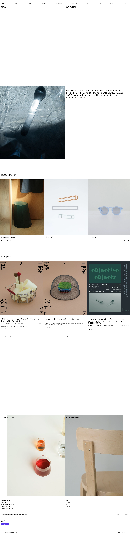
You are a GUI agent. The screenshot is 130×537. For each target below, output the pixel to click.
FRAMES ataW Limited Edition (50, 237)
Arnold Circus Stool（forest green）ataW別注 (8, 237)
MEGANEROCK (92, 236)
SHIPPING (3, 502)
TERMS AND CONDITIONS (8, 504)
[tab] (1, 240)
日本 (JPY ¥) (125, 532)
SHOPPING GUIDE (6, 500)
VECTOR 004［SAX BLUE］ (94, 237)
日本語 (118, 532)
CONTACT (68, 502)
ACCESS (68, 504)
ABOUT (68, 500)
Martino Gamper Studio (5, 236)
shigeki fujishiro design (49, 236)
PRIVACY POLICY (5, 506)
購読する (126, 514)
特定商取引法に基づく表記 (8, 508)
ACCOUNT (69, 506)
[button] (126, 3)
